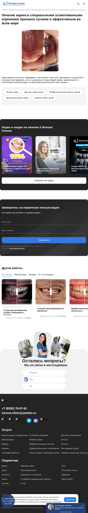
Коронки (5, 448)
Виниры (32, 274)
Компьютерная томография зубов (44, 453)
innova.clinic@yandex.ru (19, 413)
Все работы (7, 274)
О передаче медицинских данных (36, 479)
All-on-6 (64, 444)
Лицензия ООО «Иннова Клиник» (13, 507)
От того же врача (46, 274)
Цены (4, 470)
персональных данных (17, 248)
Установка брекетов (10, 453)
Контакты (6, 475)
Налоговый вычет (28, 470)
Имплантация (20, 274)
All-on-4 (64, 440)
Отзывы (5, 483)
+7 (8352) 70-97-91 (14, 408)
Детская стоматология (71, 435)
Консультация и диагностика (15, 435)
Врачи (4, 466)
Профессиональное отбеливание (44, 448)
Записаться (44, 240)
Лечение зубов (35, 440)
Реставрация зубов (69, 448)
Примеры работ (28, 466)
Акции (4, 479)
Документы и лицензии (31, 475)
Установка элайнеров (38, 435)
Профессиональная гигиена (41, 444)
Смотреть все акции (44, 180)
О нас (23, 483)
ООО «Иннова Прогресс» (34, 507)
